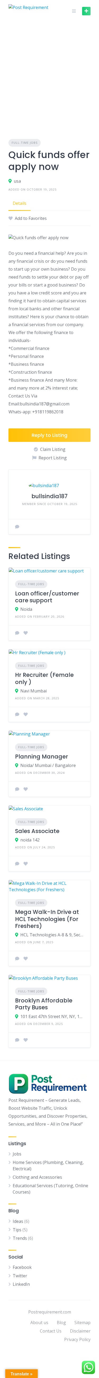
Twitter (20, 1276)
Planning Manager (41, 756)
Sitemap (82, 1322)
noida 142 (30, 840)
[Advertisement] (49, 74)
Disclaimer (80, 1331)
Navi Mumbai (33, 691)
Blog (61, 1322)
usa (17, 181)
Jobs (17, 1154)
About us (39, 1322)
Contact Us (51, 1331)
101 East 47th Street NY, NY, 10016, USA (52, 1016)
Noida (26, 609)
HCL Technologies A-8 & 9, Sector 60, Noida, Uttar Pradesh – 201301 (52, 935)
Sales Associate (37, 831)
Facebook (22, 1267)
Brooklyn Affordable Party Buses (43, 1004)
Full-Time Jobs (24, 143)
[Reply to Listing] (17, 633)
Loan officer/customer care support (47, 597)
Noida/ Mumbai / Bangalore (48, 765)
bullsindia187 (49, 496)
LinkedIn (21, 1284)
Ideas (18, 1221)
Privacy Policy (77, 1339)
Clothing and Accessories (37, 1177)
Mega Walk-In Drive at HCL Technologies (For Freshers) (47, 919)
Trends (20, 1238)
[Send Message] (17, 527)
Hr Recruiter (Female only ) (44, 678)
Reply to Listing (49, 435)
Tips (17, 1230)
